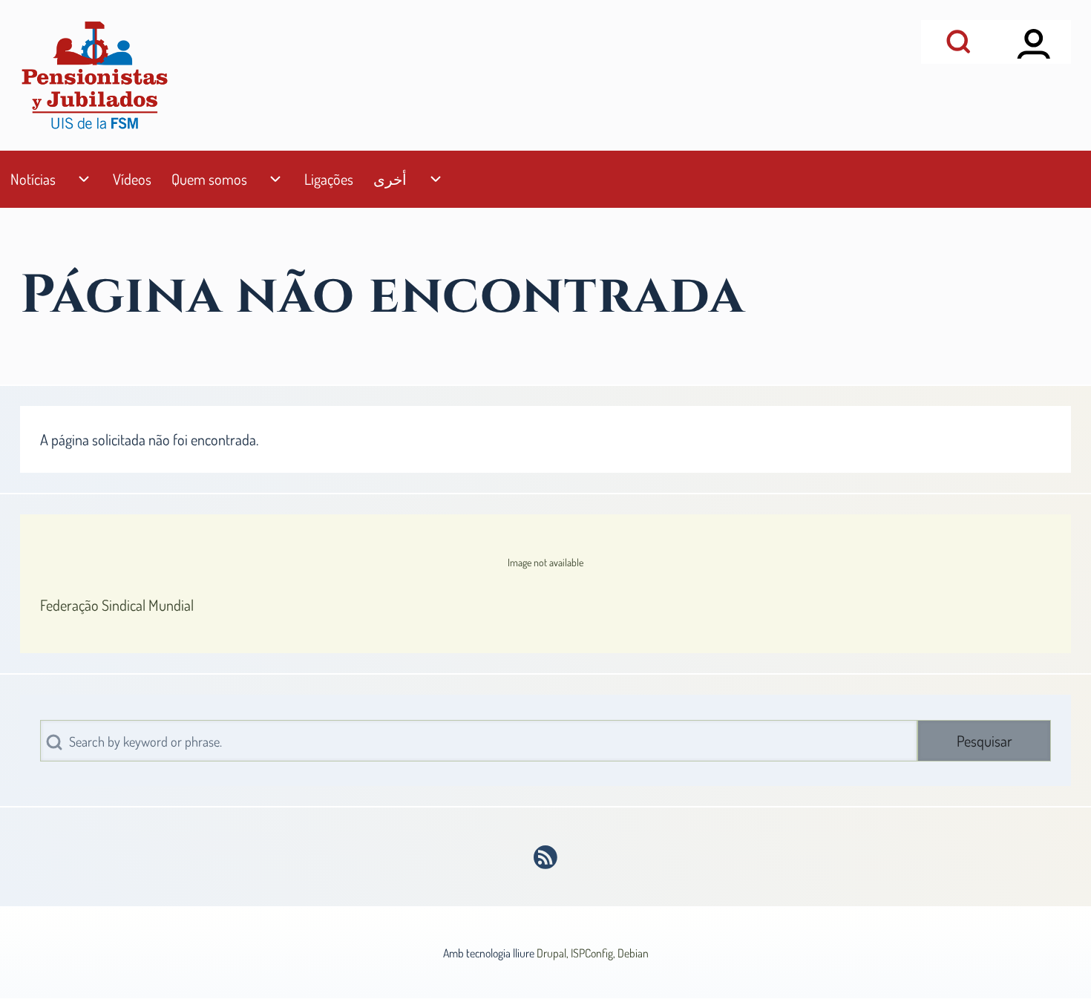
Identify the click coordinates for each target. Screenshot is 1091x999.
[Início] (94, 75)
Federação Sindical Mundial (117, 605)
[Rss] (546, 857)
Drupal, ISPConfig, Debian (593, 953)
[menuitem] (32, 179)
